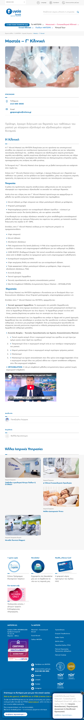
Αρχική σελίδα (9, 33)
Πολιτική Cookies (60, 655)
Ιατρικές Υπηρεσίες (27, 33)
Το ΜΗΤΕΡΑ (36, 25)
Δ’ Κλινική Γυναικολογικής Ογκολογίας (57, 483)
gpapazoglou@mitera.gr (20, 112)
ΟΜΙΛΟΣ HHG (10, 2)
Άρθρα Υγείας (59, 637)
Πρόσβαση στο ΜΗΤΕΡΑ (42, 664)
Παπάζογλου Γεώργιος (19, 420)
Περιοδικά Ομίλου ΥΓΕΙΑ (63, 645)
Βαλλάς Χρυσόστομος (19, 436)
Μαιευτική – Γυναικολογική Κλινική (61, 25)
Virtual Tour (60, 28)
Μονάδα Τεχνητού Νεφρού (15, 540)
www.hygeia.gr (33, 702)
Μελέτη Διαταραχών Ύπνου (53, 511)
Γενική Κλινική (25, 28)
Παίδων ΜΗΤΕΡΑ (43, 28)
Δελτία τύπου (59, 641)
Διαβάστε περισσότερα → (15, 714)
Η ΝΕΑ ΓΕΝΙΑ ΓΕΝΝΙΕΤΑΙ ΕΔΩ (17, 25)
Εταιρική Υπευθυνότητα (62, 633)
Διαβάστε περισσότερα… (63, 715)
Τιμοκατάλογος (59, 630)
